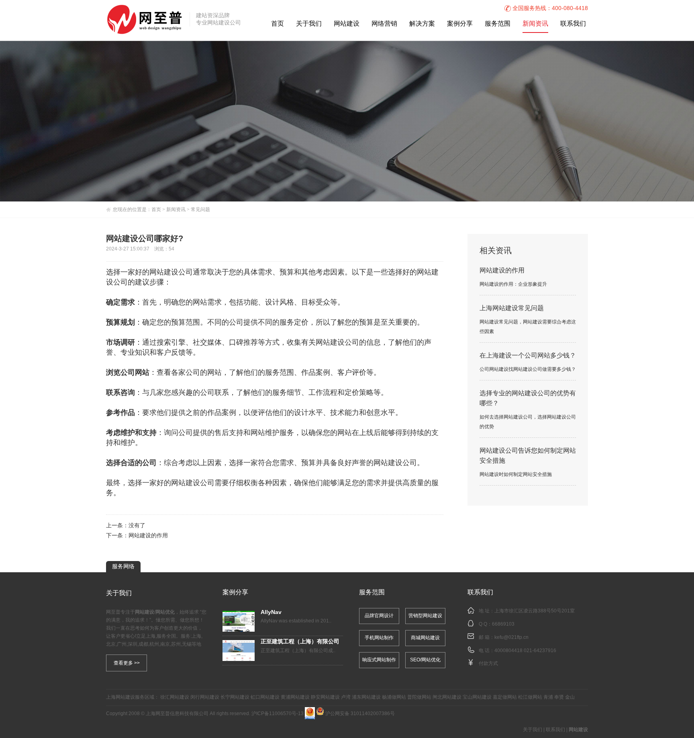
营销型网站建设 (425, 615)
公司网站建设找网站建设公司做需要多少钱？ (528, 369)
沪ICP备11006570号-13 (277, 713)
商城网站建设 (425, 637)
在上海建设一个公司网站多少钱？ (528, 355)
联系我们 (573, 23)
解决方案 (422, 23)
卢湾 (346, 697)
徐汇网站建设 (174, 697)
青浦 (548, 697)
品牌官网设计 (379, 615)
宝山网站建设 (477, 697)
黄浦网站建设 (295, 697)
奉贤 (559, 697)
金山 (570, 697)
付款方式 (488, 663)
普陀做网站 (419, 697)
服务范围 (497, 23)
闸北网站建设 (447, 697)
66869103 (503, 624)
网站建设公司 (171, 272)
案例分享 (460, 23)
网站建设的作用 (148, 536)
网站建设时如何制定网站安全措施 (516, 474)
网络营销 (384, 23)
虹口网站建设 (265, 697)
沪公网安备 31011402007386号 (359, 713)
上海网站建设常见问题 (512, 308)
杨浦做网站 (394, 697)
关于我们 (309, 23)
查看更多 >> (127, 663)
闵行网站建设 (204, 697)
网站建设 (346, 23)
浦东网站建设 (366, 697)
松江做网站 (530, 697)
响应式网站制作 (379, 660)
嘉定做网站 (505, 697)
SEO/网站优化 (425, 660)
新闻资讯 (535, 23)
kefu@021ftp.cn (511, 637)
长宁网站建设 (234, 697)
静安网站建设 (325, 697)
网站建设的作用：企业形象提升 (513, 284)
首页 (277, 23)
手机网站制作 (379, 637)
